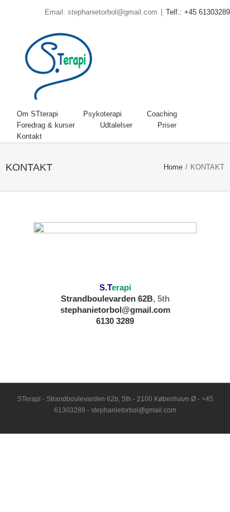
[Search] (70, 136)
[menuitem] (50, 114)
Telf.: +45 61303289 (198, 12)
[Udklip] (115, 227)
